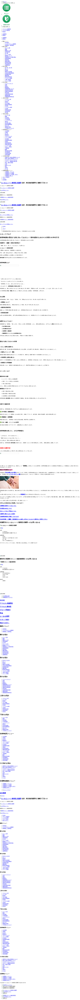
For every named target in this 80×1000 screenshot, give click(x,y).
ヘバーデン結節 (8, 107)
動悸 (6, 149)
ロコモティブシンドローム (11, 160)
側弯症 (6, 167)
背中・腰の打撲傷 (9, 162)
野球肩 (6, 70)
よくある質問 (4, 616)
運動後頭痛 (7, 95)
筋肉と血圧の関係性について (11, 158)
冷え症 (6, 133)
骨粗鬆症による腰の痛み (10, 57)
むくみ (6, 169)
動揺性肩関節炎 (8, 76)
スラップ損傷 (8, 80)
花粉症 (6, 141)
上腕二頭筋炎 (8, 79)
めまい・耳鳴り (8, 146)
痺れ (6, 166)
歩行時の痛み (8, 123)
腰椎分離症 (7, 61)
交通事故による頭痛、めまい (11, 174)
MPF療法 (7, 42)
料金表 (4, 31)
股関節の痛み (8, 127)
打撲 (6, 163)
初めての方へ (4, 623)
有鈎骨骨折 (7, 111)
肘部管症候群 (8, 109)
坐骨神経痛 (7, 51)
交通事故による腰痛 (9, 173)
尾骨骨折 (7, 59)
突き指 (6, 112)
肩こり (6, 69)
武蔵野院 (4, 34)
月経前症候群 (8, 153)
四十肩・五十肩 (8, 67)
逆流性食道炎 (8, 142)
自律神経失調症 (8, 140)
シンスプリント (8, 120)
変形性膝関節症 (8, 124)
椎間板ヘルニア (8, 55)
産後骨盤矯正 (8, 58)
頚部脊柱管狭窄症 (9, 90)
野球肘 (6, 101)
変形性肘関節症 (8, 104)
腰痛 (6, 49)
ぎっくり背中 (8, 54)
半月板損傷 (7, 119)
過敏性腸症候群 (8, 144)
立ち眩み (7, 138)
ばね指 (6, 108)
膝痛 (6, 116)
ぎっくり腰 (7, 47)
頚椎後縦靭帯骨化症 (9, 96)
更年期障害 (7, 152)
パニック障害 (8, 137)
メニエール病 (8, 145)
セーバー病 (7, 115)
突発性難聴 (7, 154)
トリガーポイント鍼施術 (10, 43)
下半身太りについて (9, 128)
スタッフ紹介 (4, 619)
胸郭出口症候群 (8, 71)
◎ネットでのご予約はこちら (8, 511)
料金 (1, 613)
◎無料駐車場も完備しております (9, 516)
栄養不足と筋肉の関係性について (12, 157)
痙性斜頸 (7, 92)
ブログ (4, 178)
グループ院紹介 (6, 177)
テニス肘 (7, 100)
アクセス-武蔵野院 (6, 29)
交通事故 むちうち (9, 171)
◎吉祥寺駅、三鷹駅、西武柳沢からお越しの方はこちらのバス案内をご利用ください (24, 519)
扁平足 (6, 121)
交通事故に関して (9, 175)
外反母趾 (7, 117)
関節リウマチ (8, 165)
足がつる (7, 125)
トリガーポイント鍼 (14, 474)
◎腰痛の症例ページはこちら (8, 505)
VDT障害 (7, 130)
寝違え (6, 86)
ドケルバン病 (8, 99)
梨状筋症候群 (8, 62)
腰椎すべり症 (8, 50)
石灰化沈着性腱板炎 (9, 72)
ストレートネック (9, 83)
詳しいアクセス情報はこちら (6, 214)
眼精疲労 (7, 87)
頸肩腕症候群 (8, 74)
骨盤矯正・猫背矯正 (9, 45)
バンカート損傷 (8, 78)
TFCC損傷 (7, 103)
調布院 (4, 35)
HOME (4, 226)
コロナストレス (8, 136)
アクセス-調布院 (6, 30)
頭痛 (6, 84)
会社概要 (4, 179)
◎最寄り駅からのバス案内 (7, 514)
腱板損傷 (7, 75)
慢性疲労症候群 (8, 150)
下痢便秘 (7, 148)
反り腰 (6, 53)
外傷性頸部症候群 (9, 94)
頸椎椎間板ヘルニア (9, 88)
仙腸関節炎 (7, 65)
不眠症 (6, 132)
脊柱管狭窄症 (8, 63)
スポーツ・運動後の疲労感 (11, 161)
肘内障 (6, 105)
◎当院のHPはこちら (6, 508)
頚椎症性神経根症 (9, 91)
